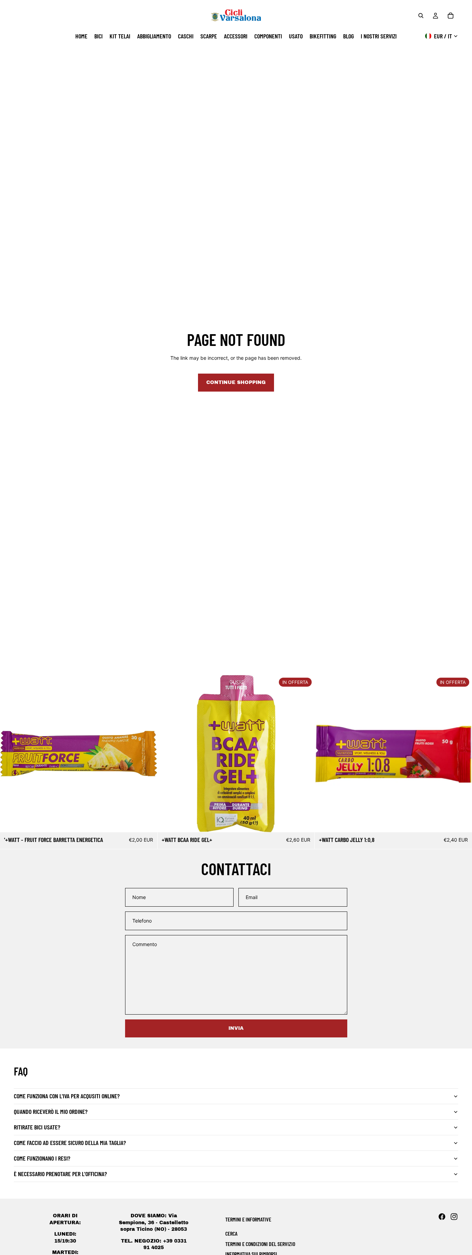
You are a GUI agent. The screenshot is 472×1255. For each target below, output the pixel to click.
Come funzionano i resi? (42, 1158)
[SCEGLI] (304, 821)
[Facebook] (442, 1216)
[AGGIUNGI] (146, 821)
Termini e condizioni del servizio (260, 1243)
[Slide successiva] (304, 753)
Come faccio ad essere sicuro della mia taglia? (70, 1142)
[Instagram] (454, 1216)
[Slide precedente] (168, 753)
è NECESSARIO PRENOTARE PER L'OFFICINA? (60, 1174)
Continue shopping (236, 382)
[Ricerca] (420, 15)
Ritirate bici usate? (37, 1127)
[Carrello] (450, 15)
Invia (236, 1028)
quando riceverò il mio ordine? (50, 1111)
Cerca (231, 1233)
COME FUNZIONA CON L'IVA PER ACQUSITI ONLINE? (67, 1096)
